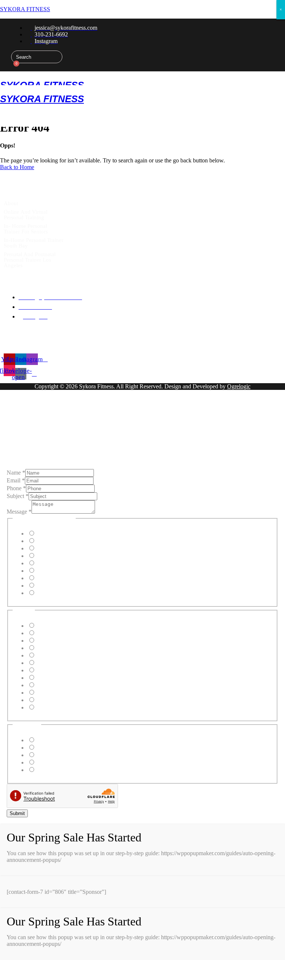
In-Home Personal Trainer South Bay (33, 243)
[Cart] (14, 67)
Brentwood (48, 685)
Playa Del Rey (52, 640)
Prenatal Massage (55, 578)
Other (42, 593)
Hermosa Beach (54, 633)
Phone (16, 488)
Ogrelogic (238, 386)
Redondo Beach (54, 678)
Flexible (44, 770)
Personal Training (55, 533)
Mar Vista (46, 692)
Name (16, 472)
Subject (18, 496)
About (11, 203)
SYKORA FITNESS (25, 9)
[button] (21, 78)
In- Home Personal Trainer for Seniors (26, 229)
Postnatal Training (56, 556)
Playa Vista (48, 655)
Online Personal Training (64, 541)
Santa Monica (51, 663)
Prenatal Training (55, 548)
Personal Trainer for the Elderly (72, 563)
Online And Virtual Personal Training (26, 214)
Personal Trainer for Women (68, 571)
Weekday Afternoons (60, 747)
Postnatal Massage (56, 585)
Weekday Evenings (58, 755)
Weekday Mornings (58, 740)
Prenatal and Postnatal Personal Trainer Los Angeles (30, 259)
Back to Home (17, 167)
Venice (43, 670)
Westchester (49, 700)
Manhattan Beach (55, 626)
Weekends (47, 762)
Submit (17, 813)
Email (16, 480)
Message (19, 511)
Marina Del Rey (54, 648)
